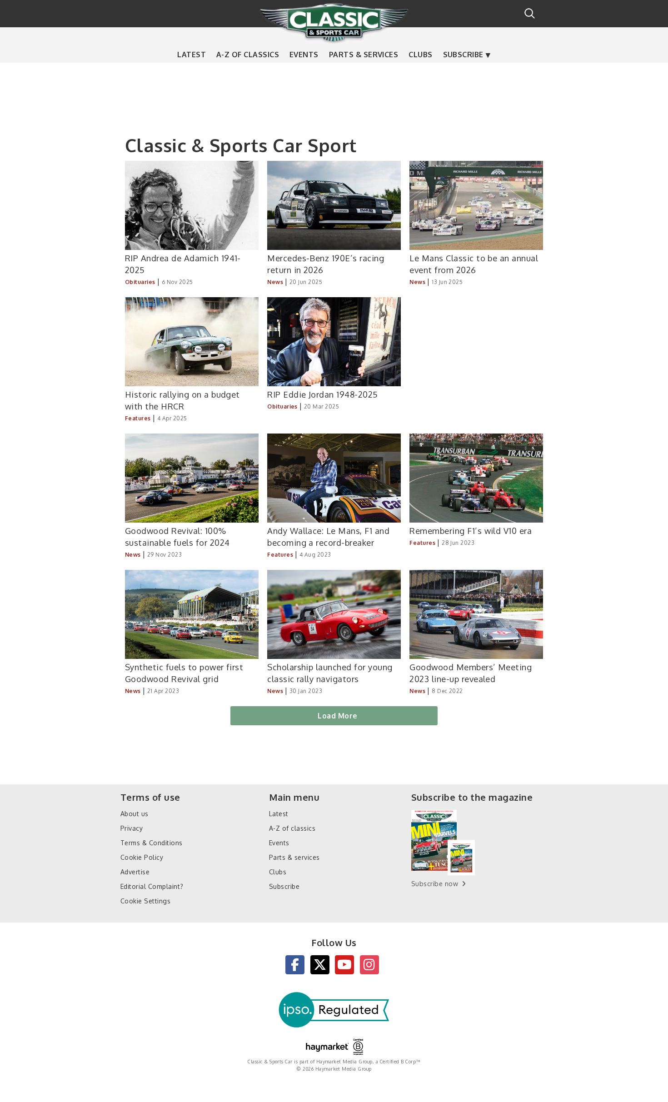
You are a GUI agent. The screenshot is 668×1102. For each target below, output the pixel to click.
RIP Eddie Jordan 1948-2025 (322, 394)
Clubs (420, 54)
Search (529, 13)
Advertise (135, 872)
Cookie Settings (145, 901)
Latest (191, 54)
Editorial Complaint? (152, 886)
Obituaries (140, 282)
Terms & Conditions (151, 843)
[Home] (334, 22)
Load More (337, 715)
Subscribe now (434, 884)
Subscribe (463, 54)
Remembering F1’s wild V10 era (470, 530)
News (275, 282)
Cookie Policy (141, 857)
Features (138, 418)
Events (304, 54)
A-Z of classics (247, 54)
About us (134, 814)
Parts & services (364, 54)
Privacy (131, 828)
